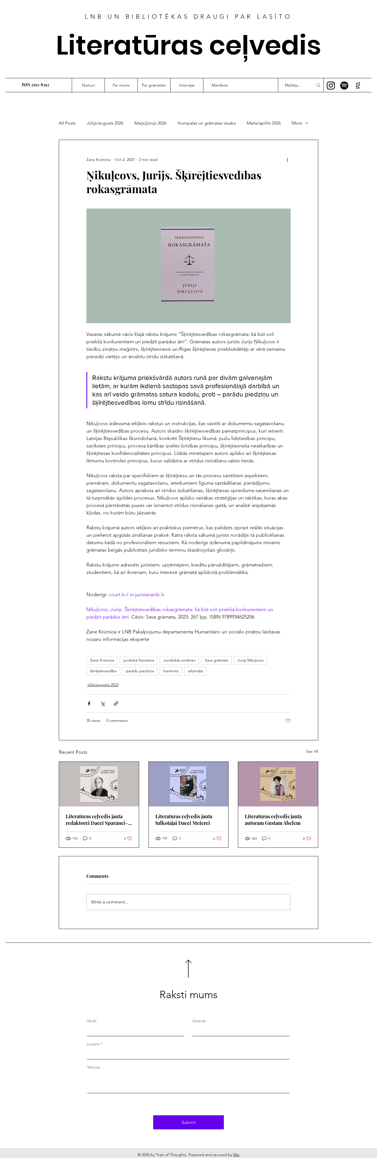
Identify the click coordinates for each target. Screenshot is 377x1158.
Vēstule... (95, 1067)
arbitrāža (195, 670)
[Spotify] (344, 85)
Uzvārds (199, 1021)
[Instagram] (330, 85)
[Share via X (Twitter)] (102, 703)
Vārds (92, 1021)
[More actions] (287, 159)
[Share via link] (116, 703)
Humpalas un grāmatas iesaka (206, 123)
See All (312, 751)
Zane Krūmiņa (102, 660)
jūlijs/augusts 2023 (102, 684)
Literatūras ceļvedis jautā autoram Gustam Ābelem (273, 819)
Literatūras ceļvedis (188, 45)
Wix (236, 1154)
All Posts (67, 123)
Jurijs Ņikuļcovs (250, 660)
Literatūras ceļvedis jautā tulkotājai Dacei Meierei (183, 819)
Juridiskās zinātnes (179, 660)
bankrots (171, 670)
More (297, 123)
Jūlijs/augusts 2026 (105, 123)
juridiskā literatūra (138, 660)
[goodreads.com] (357, 85)
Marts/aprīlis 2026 (264, 123)
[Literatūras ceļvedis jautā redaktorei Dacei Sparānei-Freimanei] (99, 784)
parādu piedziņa (140, 670)
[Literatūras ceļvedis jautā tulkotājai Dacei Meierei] (189, 784)
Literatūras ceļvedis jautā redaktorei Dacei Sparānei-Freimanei (97, 819)
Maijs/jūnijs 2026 (150, 123)
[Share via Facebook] (89, 703)
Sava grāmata (216, 660)
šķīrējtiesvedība (103, 670)
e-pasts (93, 1044)
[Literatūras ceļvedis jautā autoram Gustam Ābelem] (278, 784)
